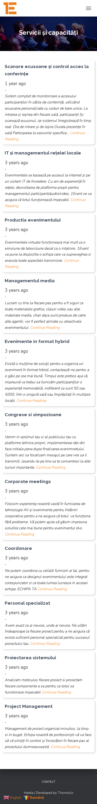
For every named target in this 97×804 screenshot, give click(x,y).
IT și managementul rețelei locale (43, 152)
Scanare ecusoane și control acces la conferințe (47, 70)
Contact (48, 782)
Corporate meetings (28, 481)
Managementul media (30, 280)
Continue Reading (45, 327)
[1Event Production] (12, 8)
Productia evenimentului (33, 219)
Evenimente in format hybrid (37, 341)
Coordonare (18, 548)
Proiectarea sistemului (30, 657)
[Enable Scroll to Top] (88, 794)
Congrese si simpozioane (33, 414)
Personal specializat (28, 603)
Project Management (29, 706)
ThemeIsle (65, 793)
